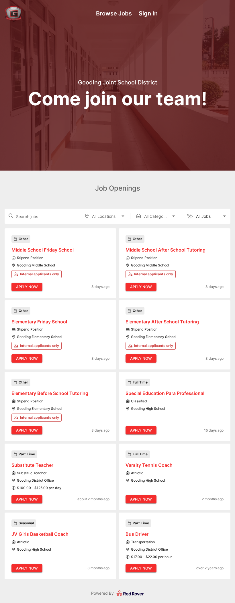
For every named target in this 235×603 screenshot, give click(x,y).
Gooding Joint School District (117, 82)
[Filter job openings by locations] (123, 216)
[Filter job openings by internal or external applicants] (224, 216)
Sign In (148, 13)
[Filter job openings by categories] (174, 216)
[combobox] (104, 216)
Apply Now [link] (27, 286)
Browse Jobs (114, 13)
